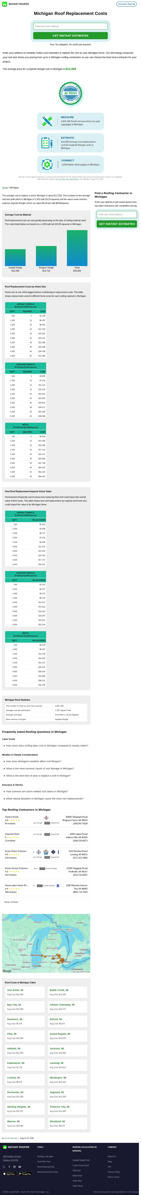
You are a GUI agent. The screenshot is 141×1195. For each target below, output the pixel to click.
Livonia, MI (13, 1077)
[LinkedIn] (14, 1167)
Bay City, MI (14, 1004)
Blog (110, 1161)
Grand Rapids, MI (60, 1034)
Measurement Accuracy (47, 1172)
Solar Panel (77, 1186)
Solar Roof (77, 1181)
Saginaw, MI (57, 1092)
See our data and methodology (67, 179)
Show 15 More (11, 902)
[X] (4, 1167)
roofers (83, 164)
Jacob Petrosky (11, 1138)
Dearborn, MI (14, 1019)
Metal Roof (77, 1175)
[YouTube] (20, 1167)
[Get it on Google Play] (25, 1174)
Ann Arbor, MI (15, 990)
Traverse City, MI (59, 1106)
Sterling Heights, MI (18, 1106)
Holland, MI (13, 1048)
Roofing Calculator (45, 1156)
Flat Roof (76, 1170)
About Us (112, 1156)
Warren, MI (13, 1121)
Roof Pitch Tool (43, 1161)
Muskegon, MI (58, 1077)
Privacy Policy (114, 1172)
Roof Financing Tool (45, 1167)
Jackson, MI (57, 1048)
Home (5, 188)
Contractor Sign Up (126, 4)
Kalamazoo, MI (15, 1063)
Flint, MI (12, 1034)
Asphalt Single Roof (81, 1160)
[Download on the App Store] (9, 1174)
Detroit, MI (56, 1019)
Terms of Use (114, 1177)
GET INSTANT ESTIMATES (70, 35)
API (109, 1167)
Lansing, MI (56, 1063)
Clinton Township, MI (62, 1004)
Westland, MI (57, 1121)
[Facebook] (9, 1167)
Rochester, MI (15, 1092)
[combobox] (70, 26)
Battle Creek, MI (59, 990)
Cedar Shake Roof (81, 1165)
